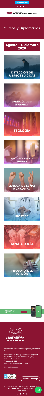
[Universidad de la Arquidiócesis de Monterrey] (22, 13)
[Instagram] (26, 6)
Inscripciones (22, 3)
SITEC (22, 388)
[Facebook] (20, 6)
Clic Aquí (24, 311)
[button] (38, 390)
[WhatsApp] (17, 6)
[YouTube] (23, 6)
